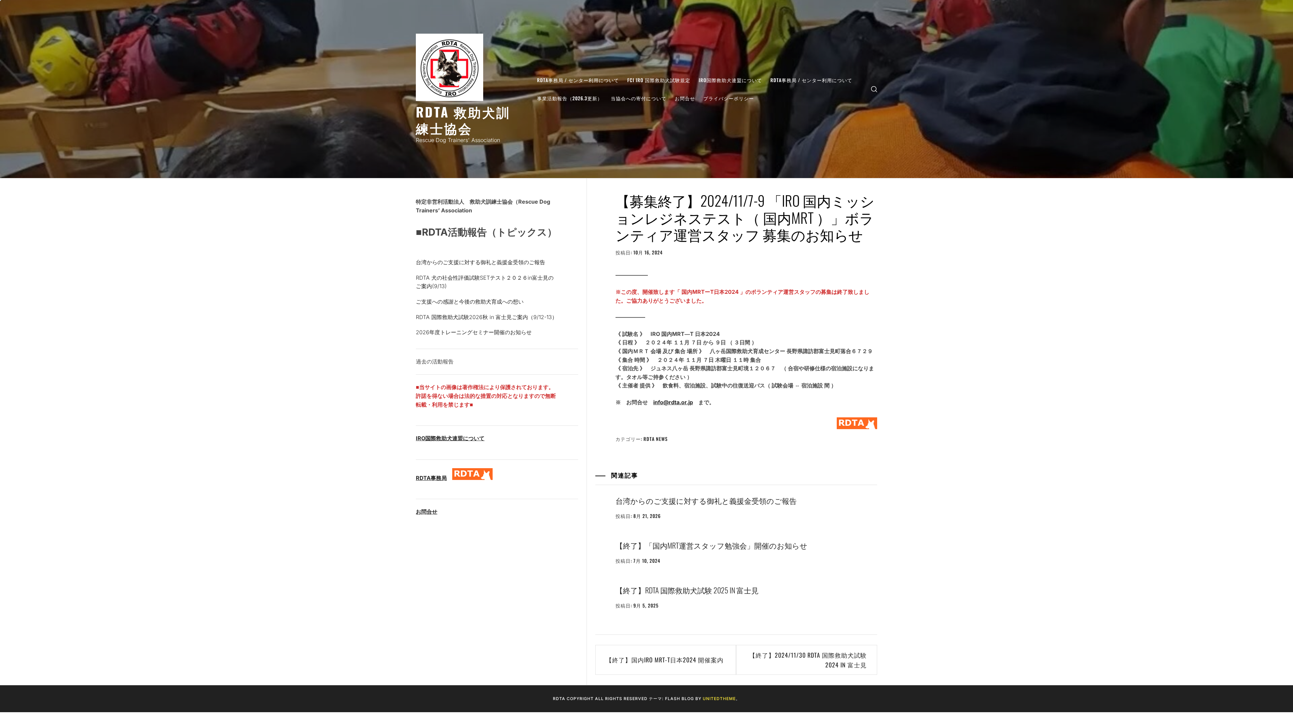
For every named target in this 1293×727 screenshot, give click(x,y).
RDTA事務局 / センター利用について (578, 79)
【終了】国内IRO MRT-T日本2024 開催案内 (665, 659)
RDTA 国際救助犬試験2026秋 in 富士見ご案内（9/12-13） (486, 317)
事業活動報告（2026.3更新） (569, 98)
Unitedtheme (719, 698)
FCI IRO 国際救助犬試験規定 (658, 79)
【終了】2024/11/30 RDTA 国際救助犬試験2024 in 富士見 (808, 660)
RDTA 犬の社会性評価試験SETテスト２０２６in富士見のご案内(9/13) (485, 282)
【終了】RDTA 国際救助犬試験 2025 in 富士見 (687, 590)
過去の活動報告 (435, 361)
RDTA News (655, 438)
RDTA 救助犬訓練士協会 (463, 119)
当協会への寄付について (638, 98)
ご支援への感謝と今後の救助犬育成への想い (470, 301)
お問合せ (685, 98)
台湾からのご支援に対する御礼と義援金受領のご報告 (706, 500)
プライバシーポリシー (728, 98)
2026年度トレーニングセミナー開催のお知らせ (474, 332)
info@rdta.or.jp (673, 402)
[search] (874, 89)
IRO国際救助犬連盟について (730, 79)
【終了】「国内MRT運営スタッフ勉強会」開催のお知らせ (711, 545)
